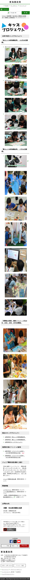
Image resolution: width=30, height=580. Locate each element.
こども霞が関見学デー (9, 491)
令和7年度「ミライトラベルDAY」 (15, 451)
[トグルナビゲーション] (1, 9)
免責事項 (18, 572)
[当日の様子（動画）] (16, 161)
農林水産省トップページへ (24, 546)
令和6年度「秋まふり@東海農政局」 (15, 437)
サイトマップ (23, 5)
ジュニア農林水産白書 (9, 479)
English (7, 5)
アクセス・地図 (20, 565)
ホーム (4, 16)
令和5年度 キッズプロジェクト (13, 442)
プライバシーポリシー (16, 569)
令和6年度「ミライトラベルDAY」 (15, 455)
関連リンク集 (15, 545)
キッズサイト (14, 5)
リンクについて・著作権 (8, 572)
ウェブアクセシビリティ (8, 574)
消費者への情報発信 (10, 17)
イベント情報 (5, 545)
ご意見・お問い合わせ (6, 565)
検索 (25, 12)
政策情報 (9, 16)
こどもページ (7, 490)
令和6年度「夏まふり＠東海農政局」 (15, 439)
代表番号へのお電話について (8, 560)
